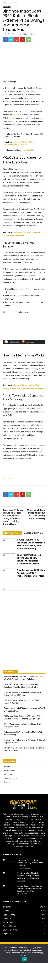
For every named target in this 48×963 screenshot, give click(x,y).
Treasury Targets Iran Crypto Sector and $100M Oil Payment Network (24, 741)
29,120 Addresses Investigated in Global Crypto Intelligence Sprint (23, 725)
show (21, 169)
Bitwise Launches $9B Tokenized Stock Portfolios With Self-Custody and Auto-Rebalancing (31, 544)
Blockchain (13, 3)
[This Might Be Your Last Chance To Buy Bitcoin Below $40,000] (9, 863)
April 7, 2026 (28, 150)
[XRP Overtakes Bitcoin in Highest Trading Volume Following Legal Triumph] (9, 876)
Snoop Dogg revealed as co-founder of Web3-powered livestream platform (30, 888)
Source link (7, 478)
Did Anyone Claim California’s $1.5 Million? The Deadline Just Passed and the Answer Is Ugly (22, 717)
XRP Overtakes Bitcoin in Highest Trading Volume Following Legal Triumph (28, 875)
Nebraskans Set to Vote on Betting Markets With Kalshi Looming (23, 733)
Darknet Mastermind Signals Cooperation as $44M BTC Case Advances (24, 709)
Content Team (11, 34)
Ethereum (8, 782)
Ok (25, 959)
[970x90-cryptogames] (24, 342)
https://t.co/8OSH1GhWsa (23, 142)
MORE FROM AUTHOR (33, 533)
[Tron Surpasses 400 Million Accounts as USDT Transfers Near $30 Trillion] (9, 573)
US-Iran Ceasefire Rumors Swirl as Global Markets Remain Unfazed (24, 749)
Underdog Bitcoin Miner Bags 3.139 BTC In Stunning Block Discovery (36, 514)
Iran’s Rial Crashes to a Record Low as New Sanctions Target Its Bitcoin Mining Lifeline (29, 559)
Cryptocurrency (10, 778)
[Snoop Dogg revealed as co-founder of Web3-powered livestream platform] (9, 889)
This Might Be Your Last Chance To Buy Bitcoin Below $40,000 (30, 863)
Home (5, 3)
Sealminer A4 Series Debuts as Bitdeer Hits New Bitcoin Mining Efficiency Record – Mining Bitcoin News (13, 517)
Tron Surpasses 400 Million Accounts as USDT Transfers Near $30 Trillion (31, 573)
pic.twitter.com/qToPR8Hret (15, 144)
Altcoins (7, 767)
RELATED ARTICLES (12, 533)
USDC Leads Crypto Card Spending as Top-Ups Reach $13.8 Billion (22, 701)
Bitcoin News (9, 770)
